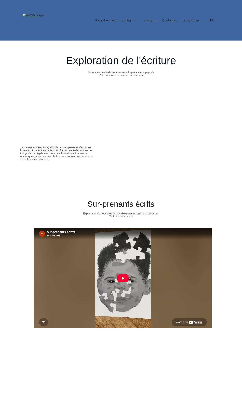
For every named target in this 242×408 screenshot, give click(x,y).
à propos (149, 20)
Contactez (169, 20)
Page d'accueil (105, 20)
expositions (192, 20)
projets (126, 20)
